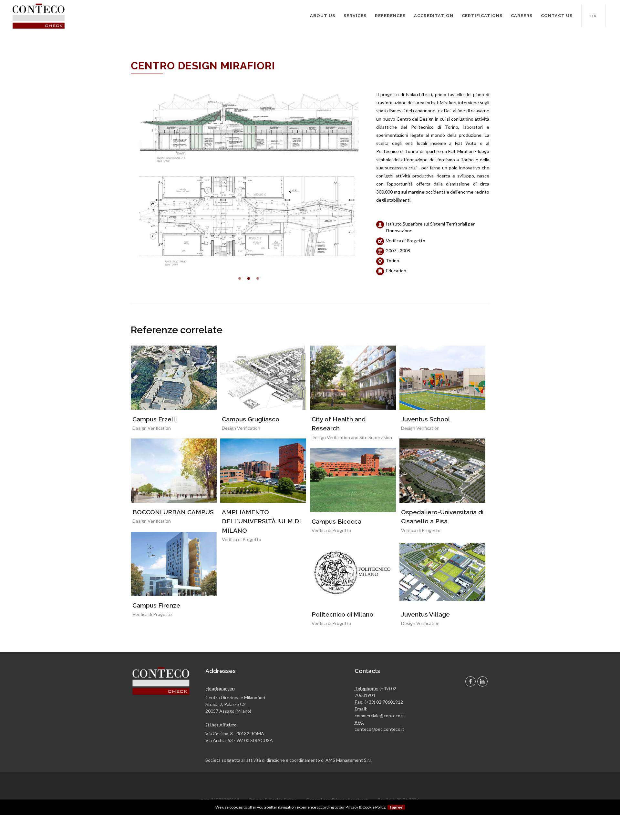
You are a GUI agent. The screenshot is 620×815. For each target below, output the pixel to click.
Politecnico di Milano (342, 614)
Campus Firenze (156, 605)
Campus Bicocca (336, 521)
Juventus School (425, 419)
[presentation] (125, 179)
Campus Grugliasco (250, 419)
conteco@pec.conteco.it (379, 729)
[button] (239, 278)
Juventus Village (425, 614)
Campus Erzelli (154, 419)
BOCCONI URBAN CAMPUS (173, 512)
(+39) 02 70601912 (384, 702)
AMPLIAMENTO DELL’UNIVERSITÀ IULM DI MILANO (261, 521)
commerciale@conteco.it (379, 715)
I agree (396, 807)
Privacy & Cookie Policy (365, 807)
